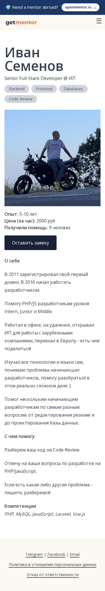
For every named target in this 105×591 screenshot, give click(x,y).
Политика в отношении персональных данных (52, 564)
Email (75, 554)
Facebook (56, 554)
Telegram (34, 554)
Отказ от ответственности (53, 574)
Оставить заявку (30, 243)
